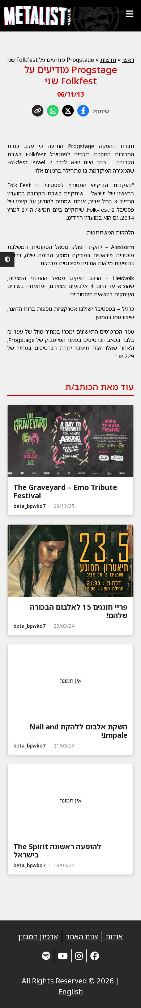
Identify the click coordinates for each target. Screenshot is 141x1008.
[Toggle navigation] (129, 14)
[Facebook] (94, 956)
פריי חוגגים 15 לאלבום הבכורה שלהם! (79, 611)
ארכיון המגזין (38, 936)
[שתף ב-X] (68, 111)
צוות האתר (82, 936)
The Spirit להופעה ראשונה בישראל (57, 851)
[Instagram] (79, 956)
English (70, 991)
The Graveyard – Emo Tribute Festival (65, 491)
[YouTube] (63, 956)
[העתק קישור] (37, 111)
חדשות (108, 60)
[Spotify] (46, 956)
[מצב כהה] (7, 259)
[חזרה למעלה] (123, 993)
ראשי (128, 60)
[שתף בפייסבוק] (83, 111)
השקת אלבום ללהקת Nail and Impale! (78, 731)
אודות (114, 936)
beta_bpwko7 (29, 506)
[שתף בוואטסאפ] (53, 111)
